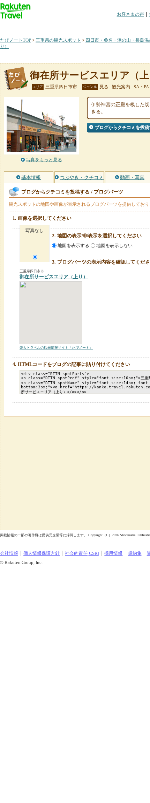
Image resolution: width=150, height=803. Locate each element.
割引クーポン (110, 26)
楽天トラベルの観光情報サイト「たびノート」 (56, 347)
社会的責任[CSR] (82, 553)
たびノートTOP (15, 40)
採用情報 (113, 553)
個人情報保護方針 (41, 553)
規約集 (135, 553)
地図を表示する (73, 245)
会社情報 (9, 553)
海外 (53, 26)
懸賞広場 (82, 26)
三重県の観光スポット (58, 40)
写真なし (34, 230)
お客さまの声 (130, 14)
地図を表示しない (114, 245)
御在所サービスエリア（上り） (54, 276)
